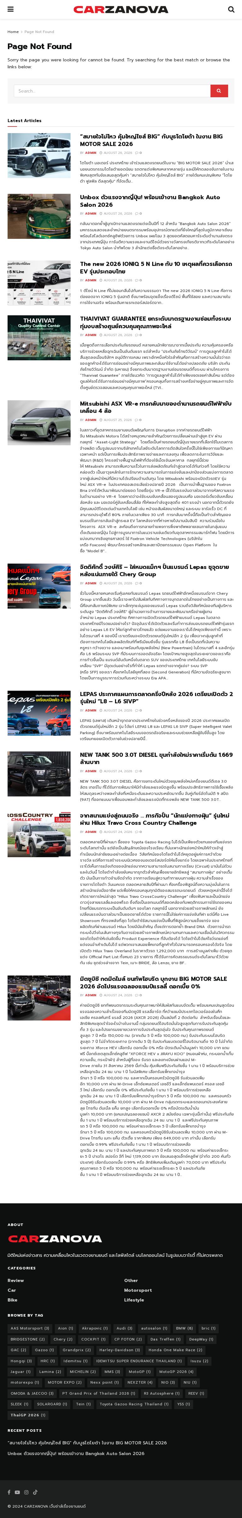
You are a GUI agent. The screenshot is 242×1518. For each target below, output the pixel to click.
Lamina (50, 1372)
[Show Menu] (11, 9)
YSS (183, 1404)
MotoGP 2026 (176, 1372)
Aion (65, 1328)
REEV (196, 1393)
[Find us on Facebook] (9, 1492)
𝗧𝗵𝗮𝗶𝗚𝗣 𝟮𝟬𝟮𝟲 (28, 1415)
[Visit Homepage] (121, 9)
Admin (90, 152)
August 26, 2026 (117, 152)
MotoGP (140, 1372)
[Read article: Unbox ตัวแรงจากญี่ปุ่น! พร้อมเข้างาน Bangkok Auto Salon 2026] (39, 216)
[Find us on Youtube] (17, 1492)
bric (209, 1328)
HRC (48, 1361)
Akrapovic (95, 1328)
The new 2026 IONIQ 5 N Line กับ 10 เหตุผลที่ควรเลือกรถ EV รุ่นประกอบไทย (156, 268)
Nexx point (104, 1382)
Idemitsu (76, 1361)
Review (16, 1280)
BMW (184, 1328)
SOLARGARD (52, 1404)
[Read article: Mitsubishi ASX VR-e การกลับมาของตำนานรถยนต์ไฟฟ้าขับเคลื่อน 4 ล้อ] (39, 422)
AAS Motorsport (30, 1328)
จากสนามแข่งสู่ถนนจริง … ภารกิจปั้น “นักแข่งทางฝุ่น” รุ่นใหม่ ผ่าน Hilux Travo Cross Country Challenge (154, 819)
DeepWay (201, 1339)
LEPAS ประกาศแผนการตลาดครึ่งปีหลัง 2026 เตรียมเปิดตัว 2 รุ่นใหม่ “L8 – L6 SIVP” (156, 698)
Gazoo (44, 1350)
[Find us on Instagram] (26, 1492)
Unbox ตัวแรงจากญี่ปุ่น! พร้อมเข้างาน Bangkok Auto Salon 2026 (150, 201)
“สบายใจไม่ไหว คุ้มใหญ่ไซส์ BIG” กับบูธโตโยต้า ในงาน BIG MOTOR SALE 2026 (151, 140)
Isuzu (199, 1361)
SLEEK (19, 1404)
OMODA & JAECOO (32, 1393)
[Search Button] (231, 9)
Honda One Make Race (175, 1350)
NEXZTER (140, 1382)
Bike (12, 1300)
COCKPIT (93, 1339)
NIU (190, 1382)
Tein (83, 1404)
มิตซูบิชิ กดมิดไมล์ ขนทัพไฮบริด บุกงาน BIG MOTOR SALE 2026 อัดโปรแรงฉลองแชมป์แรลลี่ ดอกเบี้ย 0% (153, 983)
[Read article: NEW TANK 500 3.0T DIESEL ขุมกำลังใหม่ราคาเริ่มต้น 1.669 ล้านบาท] (39, 773)
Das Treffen (166, 1339)
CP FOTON (128, 1339)
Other (131, 1280)
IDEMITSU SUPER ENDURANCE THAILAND (139, 1361)
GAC (18, 1350)
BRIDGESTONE (28, 1339)
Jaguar (21, 1372)
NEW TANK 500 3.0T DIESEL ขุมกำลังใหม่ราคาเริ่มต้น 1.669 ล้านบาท (156, 759)
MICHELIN (83, 1372)
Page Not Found (39, 32)
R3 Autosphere (162, 1393)
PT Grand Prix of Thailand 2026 (98, 1393)
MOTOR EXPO (65, 1382)
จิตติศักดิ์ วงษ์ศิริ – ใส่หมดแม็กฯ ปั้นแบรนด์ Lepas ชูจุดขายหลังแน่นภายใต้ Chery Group (154, 571)
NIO (168, 1382)
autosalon (154, 1328)
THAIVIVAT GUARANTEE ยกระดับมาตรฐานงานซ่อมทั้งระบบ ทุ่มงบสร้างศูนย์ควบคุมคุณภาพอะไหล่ (155, 322)
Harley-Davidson (120, 1350)
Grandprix (77, 1350)
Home (13, 32)
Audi (124, 1328)
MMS (112, 1372)
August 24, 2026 (117, 710)
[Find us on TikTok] (35, 1492)
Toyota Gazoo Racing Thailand (134, 1404)
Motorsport (138, 1290)
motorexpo (25, 1382)
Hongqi (21, 1361)
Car (12, 1290)
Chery (63, 1339)
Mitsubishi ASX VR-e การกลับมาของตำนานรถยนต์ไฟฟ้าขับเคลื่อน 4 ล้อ (155, 407)
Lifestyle (134, 1300)
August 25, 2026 (117, 420)
